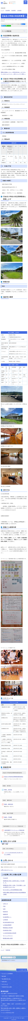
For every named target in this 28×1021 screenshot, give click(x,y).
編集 (14, 957)
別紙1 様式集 (8, 789)
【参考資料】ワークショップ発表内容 (14, 830)
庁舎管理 (5, 878)
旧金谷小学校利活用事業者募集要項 (13, 776)
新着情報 (8, 950)
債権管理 (5, 914)
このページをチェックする (7, 957)
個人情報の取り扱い (6, 978)
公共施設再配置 (7, 925)
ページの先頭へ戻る (22, 970)
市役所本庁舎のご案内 (7, 986)
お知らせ (5, 903)
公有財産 (19, 10)
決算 (4, 909)
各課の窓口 (4, 981)
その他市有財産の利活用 (9, 933)
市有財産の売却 (7, 930)
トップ (2, 10)
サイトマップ (5, 984)
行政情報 (8, 10)
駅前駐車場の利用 (8, 938)
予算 (4, 906)
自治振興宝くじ (7, 917)
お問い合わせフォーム (7, 870)
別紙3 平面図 (8, 817)
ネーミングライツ (8, 935)
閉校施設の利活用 (8, 927)
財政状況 (5, 911)
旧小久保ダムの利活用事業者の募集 (12, 889)
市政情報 (13, 10)
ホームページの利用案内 (7, 973)
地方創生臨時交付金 (8, 922)
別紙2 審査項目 (8, 804)
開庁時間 (4, 976)
